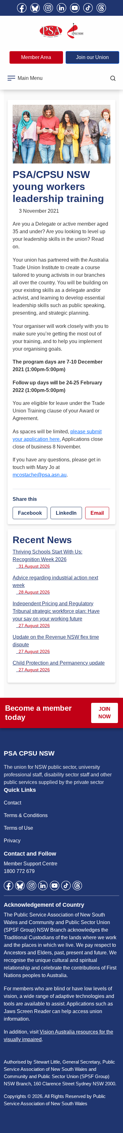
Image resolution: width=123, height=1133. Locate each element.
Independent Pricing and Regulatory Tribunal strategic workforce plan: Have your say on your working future (56, 614)
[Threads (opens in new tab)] (101, 8)
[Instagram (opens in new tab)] (48, 8)
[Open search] (113, 78)
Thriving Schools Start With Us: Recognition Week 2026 (47, 559)
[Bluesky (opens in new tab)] (35, 8)
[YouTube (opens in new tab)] (74, 8)
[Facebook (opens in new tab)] (21, 8)
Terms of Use (18, 828)
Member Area (36, 57)
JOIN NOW (104, 712)
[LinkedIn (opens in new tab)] (61, 8)
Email (97, 513)
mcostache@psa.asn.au (40, 475)
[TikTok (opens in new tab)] (88, 8)
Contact (12, 802)
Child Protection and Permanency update (59, 666)
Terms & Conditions (26, 815)
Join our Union (92, 57)
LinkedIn (66, 513)
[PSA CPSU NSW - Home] (61, 31)
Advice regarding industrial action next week (55, 585)
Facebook (30, 513)
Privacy (12, 840)
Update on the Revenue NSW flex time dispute (56, 644)
